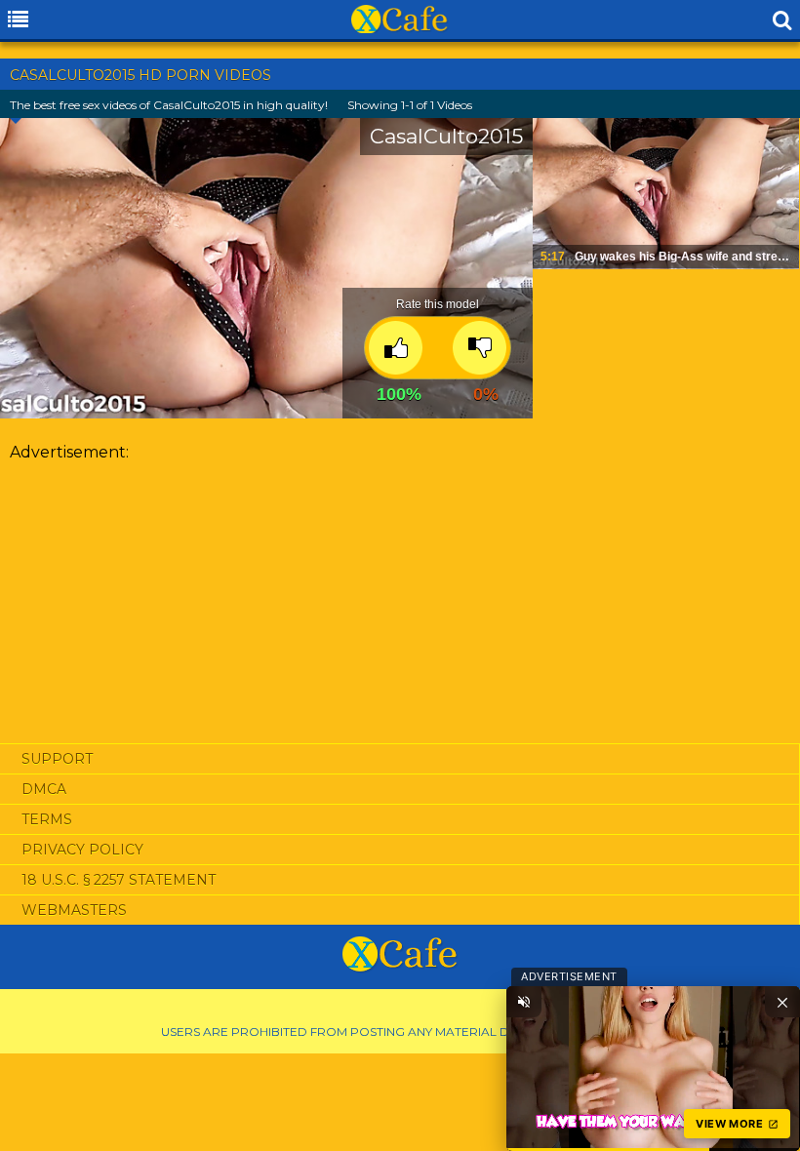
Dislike (479, 348)
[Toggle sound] (523, 1001)
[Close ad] (782, 1001)
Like (395, 348)
